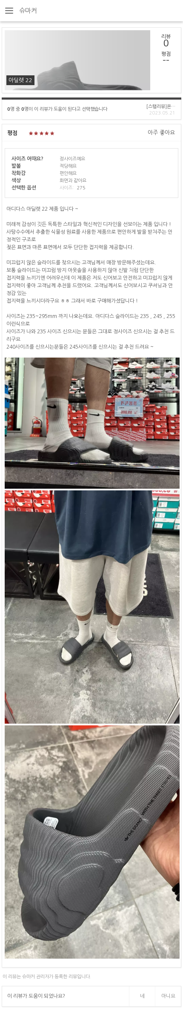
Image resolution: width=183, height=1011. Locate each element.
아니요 (168, 996)
